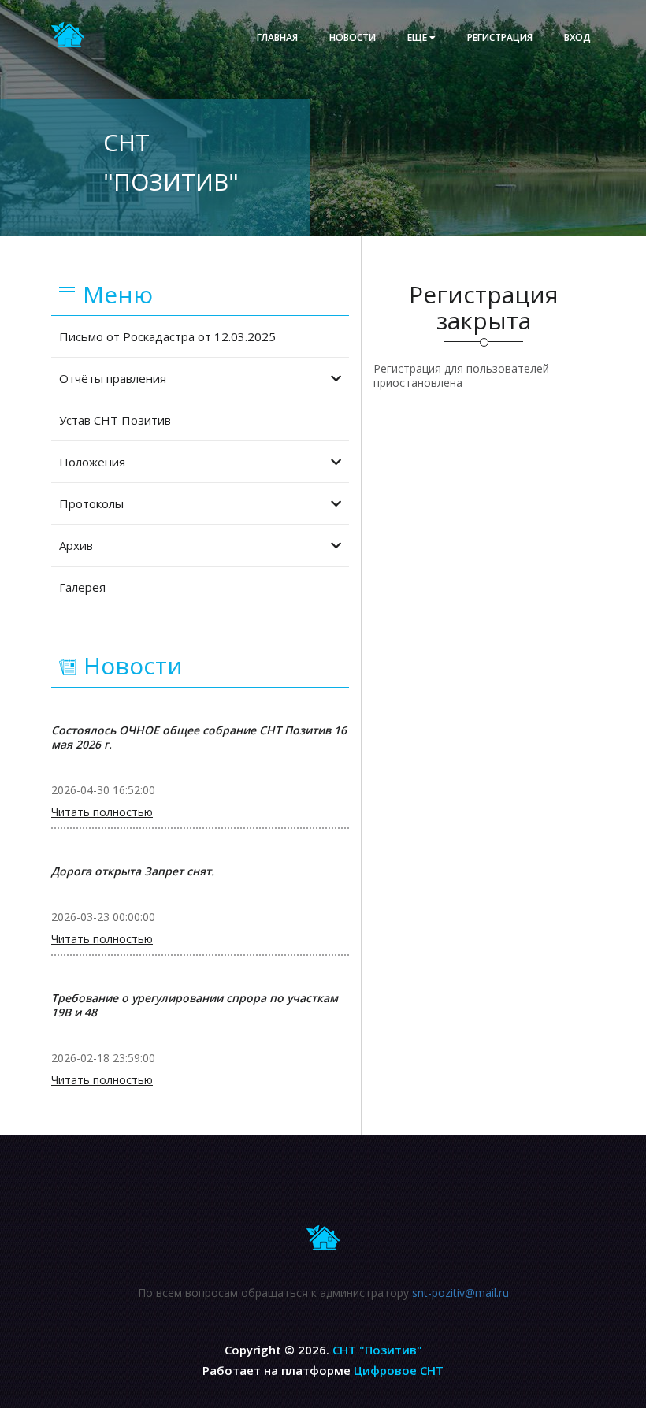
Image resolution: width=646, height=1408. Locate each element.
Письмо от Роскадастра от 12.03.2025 (167, 336)
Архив (76, 545)
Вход (577, 37)
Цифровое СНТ (399, 1370)
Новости (352, 37)
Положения (92, 462)
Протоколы (91, 503)
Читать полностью (102, 812)
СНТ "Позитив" (377, 1350)
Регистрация (500, 37)
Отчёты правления (112, 378)
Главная (277, 37)
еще (418, 37)
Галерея (82, 587)
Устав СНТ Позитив (115, 420)
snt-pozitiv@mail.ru (460, 1292)
